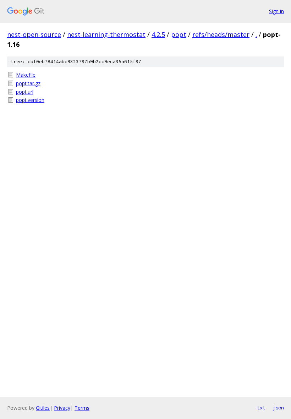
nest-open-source (34, 34)
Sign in (276, 11)
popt (178, 34)
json (278, 407)
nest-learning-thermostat (106, 34)
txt (261, 407)
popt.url (24, 91)
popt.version (30, 100)
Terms (82, 407)
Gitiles (43, 407)
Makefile (25, 74)
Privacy (62, 407)
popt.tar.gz (28, 83)
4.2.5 (158, 34)
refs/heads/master (220, 34)
